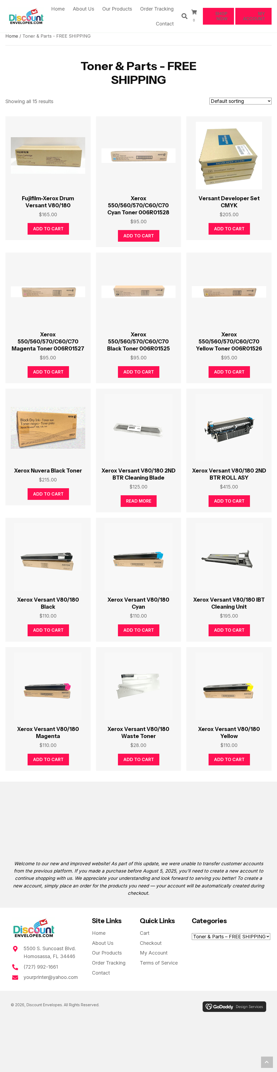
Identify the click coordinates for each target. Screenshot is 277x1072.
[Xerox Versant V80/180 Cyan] (138, 557)
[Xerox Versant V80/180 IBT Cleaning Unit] (229, 557)
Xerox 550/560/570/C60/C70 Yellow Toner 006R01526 (229, 341)
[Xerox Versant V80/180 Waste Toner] (138, 686)
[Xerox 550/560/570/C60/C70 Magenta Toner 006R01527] (48, 292)
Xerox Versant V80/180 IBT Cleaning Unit (229, 603)
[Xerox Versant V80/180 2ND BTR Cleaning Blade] (138, 428)
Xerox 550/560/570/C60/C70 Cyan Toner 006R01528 (138, 205)
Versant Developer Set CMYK (229, 202)
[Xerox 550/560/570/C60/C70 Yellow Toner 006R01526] (229, 292)
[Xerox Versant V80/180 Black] (48, 557)
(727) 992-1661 (41, 966)
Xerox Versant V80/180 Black (48, 603)
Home (11, 36)
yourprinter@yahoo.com (51, 977)
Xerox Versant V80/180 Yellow (229, 732)
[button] (267, 1062)
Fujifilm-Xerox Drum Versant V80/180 (48, 202)
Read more (138, 501)
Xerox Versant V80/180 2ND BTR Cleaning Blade (138, 474)
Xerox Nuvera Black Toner (48, 470)
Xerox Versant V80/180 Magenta (48, 732)
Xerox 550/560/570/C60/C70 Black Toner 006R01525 (138, 341)
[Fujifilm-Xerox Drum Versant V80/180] (48, 155)
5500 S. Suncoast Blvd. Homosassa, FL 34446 (50, 952)
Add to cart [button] (48, 228)
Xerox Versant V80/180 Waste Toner (138, 732)
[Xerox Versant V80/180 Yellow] (229, 686)
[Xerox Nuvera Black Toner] (48, 428)
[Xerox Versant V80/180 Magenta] (48, 686)
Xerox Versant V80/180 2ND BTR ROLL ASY (229, 474)
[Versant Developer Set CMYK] (229, 155)
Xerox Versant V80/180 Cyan (138, 603)
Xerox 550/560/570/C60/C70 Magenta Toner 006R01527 (48, 341)
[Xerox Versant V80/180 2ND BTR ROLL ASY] (229, 428)
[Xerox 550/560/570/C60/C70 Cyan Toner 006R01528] (138, 155)
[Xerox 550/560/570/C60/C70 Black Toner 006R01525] (138, 292)
